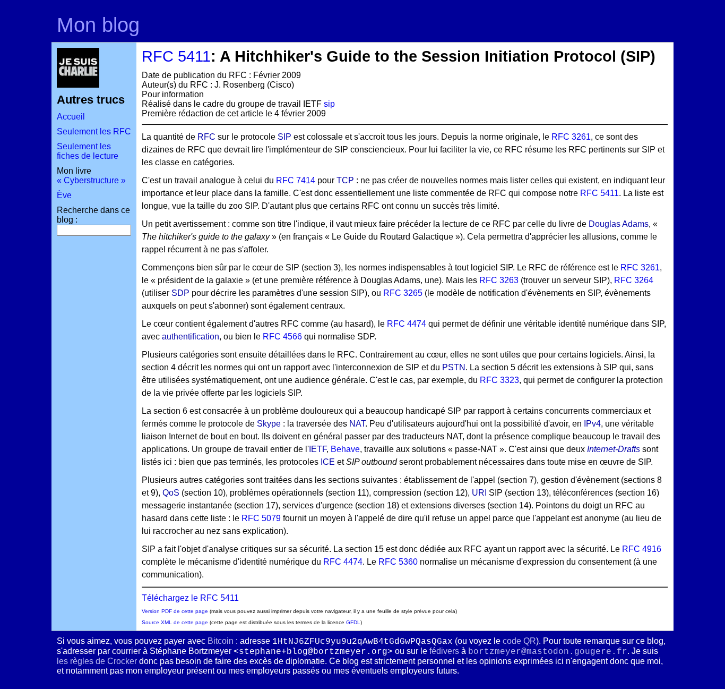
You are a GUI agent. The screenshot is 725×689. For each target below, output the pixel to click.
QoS (170, 492)
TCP (345, 180)
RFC (206, 136)
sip (329, 103)
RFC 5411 (176, 56)
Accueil (71, 116)
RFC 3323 (499, 380)
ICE (328, 461)
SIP (284, 136)
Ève (64, 195)
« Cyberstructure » (91, 180)
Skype (269, 423)
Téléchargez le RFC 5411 (190, 597)
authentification (190, 336)
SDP (180, 292)
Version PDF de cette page (175, 611)
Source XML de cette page (175, 622)
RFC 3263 (499, 280)
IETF (317, 449)
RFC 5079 (261, 518)
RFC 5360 (398, 561)
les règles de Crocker (97, 661)
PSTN (453, 367)
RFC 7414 (295, 180)
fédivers (444, 651)
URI (479, 492)
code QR (519, 640)
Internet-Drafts (613, 449)
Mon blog (98, 24)
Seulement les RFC (94, 131)
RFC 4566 (282, 336)
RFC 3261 (571, 136)
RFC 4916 (641, 549)
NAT (357, 423)
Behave (345, 449)
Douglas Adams (619, 223)
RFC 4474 (406, 323)
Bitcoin (221, 640)
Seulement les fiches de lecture (87, 151)
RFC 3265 (402, 292)
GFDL (353, 622)
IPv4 (592, 423)
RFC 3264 (633, 280)
